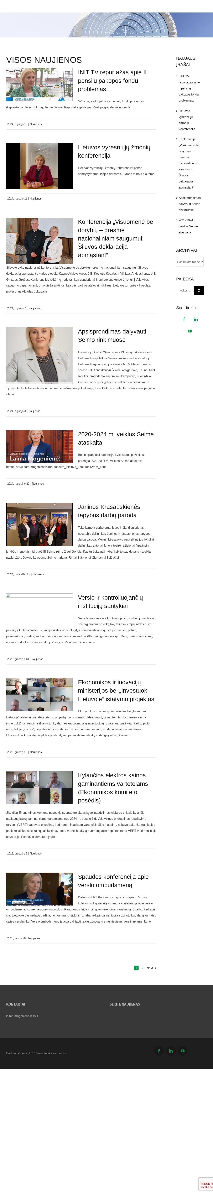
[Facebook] (184, 319)
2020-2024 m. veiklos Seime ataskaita (188, 226)
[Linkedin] (196, 319)
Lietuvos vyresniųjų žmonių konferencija (187, 120)
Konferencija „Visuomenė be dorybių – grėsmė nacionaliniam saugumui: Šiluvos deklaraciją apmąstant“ (115, 238)
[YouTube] (190, 331)
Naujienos (36, 124)
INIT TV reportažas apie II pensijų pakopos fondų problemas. (112, 80)
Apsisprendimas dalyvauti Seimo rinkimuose (190, 204)
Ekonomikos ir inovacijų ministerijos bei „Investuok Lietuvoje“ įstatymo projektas (116, 690)
